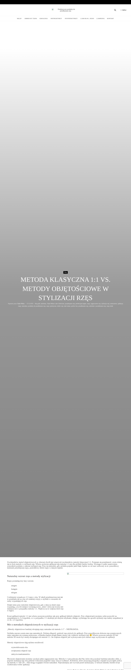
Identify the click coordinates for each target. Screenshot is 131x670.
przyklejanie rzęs (70, 303)
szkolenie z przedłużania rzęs (97, 306)
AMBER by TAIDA (31, 17)
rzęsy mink (110, 306)
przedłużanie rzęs (83, 306)
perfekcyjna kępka (81, 303)
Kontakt (110, 18)
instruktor (24, 306)
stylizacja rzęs (105, 303)
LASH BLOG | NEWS (87, 18)
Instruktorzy (56, 18)
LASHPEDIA (101, 18)
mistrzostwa (113, 303)
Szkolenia (44, 18)
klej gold (37, 303)
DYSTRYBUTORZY (71, 18)
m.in (106, 566)
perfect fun (74, 306)
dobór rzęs (60, 306)
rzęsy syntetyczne (51, 306)
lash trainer (67, 306)
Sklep (19, 18)
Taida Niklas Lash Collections (55, 303)
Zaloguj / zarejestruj (6, 10)
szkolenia (43, 303)
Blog (65, 272)
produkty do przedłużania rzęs (37, 306)
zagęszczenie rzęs (96, 303)
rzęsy (88, 303)
